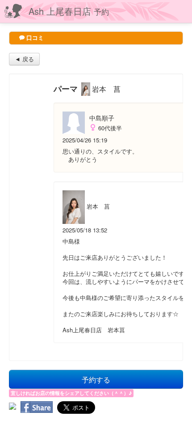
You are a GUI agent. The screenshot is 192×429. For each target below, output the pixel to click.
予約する (96, 379)
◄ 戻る (24, 59)
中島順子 (101, 118)
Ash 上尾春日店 (69, 10)
